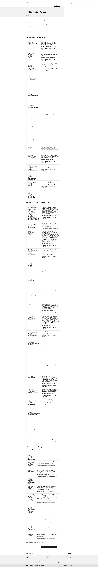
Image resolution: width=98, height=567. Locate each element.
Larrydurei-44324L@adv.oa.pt (33, 294)
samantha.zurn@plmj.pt (35, 383)
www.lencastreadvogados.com (34, 95)
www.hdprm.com (32, 280)
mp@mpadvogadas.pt (32, 404)
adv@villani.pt (31, 428)
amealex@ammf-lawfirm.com (31, 484)
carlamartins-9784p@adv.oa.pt (34, 119)
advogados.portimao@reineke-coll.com (31, 530)
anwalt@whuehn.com (32, 482)
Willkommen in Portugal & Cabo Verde (66, 5)
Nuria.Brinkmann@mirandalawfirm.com (33, 373)
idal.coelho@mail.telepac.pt (31, 459)
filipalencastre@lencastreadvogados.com (33, 107)
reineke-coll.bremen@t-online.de (31, 531)
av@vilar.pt (30, 185)
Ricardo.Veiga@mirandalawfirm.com (32, 371)
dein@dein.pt (31, 265)
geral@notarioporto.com (32, 57)
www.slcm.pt (31, 344)
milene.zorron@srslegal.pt (33, 442)
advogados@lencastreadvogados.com (34, 93)
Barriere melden (42, 565)
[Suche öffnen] (71, 3)
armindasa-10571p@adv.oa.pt (33, 170)
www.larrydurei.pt (32, 295)
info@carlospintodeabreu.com (34, 217)
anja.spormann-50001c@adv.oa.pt (32, 178)
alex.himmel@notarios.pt (31, 58)
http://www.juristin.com (33, 197)
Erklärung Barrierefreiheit (37, 565)
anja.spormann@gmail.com (31, 179)
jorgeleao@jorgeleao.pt (33, 78)
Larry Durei (29, 290)
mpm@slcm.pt (37, 343)
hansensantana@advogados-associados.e (35, 413)
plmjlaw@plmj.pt (30, 138)
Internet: (29, 255)
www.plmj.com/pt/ (30, 139)
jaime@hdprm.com (32, 279)
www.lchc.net (33, 255)
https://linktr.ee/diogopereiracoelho (32, 239)
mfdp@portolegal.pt (32, 126)
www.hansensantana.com (33, 414)
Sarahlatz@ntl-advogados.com (33, 335)
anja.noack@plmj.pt (33, 382)
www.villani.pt (32, 429)
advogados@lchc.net (32, 254)
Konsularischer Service (57, 6)
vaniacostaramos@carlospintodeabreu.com (33, 218)
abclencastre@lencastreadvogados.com (33, 94)
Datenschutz (27, 565)
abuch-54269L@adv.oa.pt (33, 227)
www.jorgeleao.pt (32, 79)
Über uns (51, 5)
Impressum (31, 565)
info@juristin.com (32, 196)
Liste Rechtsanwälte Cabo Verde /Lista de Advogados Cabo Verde (34, 542)
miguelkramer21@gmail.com (33, 69)
